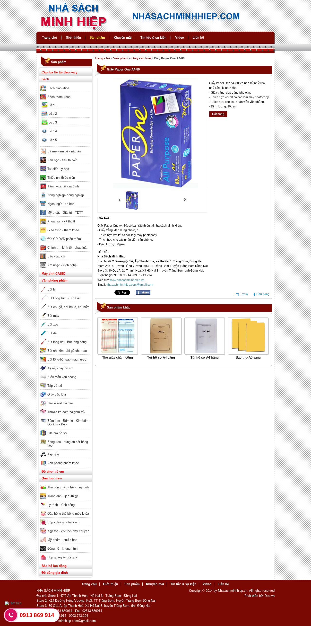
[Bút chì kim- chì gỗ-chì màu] (65, 347)
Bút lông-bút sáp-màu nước (66, 359)
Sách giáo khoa (58, 88)
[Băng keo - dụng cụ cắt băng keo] (65, 438)
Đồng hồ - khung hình (62, 548)
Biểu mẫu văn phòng (61, 377)
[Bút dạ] (65, 330)
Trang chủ (49, 37)
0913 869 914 (37, 615)
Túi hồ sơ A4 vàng (161, 357)
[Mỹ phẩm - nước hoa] (65, 536)
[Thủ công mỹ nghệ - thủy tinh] (65, 484)
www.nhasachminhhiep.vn (127, 280)
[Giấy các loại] (65, 391)
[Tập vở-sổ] (65, 382)
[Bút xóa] (65, 321)
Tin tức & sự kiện (153, 37)
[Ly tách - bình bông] (65, 501)
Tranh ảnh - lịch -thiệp (62, 496)
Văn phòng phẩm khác (63, 463)
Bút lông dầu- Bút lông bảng (66, 342)
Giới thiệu (73, 37)
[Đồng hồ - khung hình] (65, 545)
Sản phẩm (97, 37)
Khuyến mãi (123, 37)
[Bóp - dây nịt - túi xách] (65, 519)
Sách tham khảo (58, 97)
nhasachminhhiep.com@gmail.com (129, 284)
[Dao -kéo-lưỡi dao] (65, 400)
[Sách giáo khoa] (65, 85)
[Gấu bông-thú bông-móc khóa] (65, 510)
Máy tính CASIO (53, 273)
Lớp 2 (53, 113)
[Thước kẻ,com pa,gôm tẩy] (65, 408)
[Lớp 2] (66, 110)
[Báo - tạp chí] (65, 253)
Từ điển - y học (58, 169)
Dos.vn (270, 596)
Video (179, 37)
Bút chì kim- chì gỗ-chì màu (67, 351)
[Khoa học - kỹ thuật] (65, 218)
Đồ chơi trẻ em (53, 471)
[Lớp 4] (66, 128)
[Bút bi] (65, 286)
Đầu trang (262, 294)
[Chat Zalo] (13, 603)
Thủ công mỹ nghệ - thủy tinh (68, 487)
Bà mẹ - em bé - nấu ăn (64, 151)
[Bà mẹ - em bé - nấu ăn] (65, 148)
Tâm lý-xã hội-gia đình (63, 186)
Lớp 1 (53, 105)
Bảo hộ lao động (54, 566)
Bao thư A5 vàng (248, 357)
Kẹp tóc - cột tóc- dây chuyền (68, 531)
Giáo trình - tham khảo (63, 230)
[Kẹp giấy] (65, 451)
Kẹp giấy (53, 454)
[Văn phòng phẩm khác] (65, 459)
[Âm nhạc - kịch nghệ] (65, 262)
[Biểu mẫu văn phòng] (65, 373)
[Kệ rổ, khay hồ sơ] (65, 365)
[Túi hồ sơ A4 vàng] (161, 352)
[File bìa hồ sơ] (65, 430)
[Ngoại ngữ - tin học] (65, 200)
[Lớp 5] (66, 136)
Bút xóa (52, 324)
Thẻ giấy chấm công (117, 357)
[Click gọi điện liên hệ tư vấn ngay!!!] (11, 615)
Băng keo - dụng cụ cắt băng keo (67, 443)
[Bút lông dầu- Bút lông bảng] (65, 338)
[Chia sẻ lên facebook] (143, 293)
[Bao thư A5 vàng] (248, 352)
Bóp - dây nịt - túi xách (63, 522)
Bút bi (51, 289)
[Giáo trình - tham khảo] (65, 227)
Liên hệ (198, 37)
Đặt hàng (218, 114)
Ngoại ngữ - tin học (60, 204)
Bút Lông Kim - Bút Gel (63, 298)
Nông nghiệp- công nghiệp (65, 195)
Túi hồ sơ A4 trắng (204, 357)
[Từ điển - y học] (65, 165)
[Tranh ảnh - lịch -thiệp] (65, 493)
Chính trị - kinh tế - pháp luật (67, 247)
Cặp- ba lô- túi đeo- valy (59, 72)
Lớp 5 (53, 140)
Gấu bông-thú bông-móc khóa (68, 513)
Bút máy (53, 315)
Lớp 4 (53, 131)
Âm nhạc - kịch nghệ (62, 265)
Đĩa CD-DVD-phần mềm (64, 239)
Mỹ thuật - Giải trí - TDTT (65, 212)
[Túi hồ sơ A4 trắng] (204, 352)
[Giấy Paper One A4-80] (131, 209)
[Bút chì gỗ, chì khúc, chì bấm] (65, 303)
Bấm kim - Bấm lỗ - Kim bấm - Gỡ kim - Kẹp (68, 422)
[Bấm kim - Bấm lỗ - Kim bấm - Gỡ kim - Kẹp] (65, 417)
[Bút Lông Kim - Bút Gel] (65, 295)
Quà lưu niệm (52, 478)
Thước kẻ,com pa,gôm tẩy (66, 412)
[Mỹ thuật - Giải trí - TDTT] (65, 209)
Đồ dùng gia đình (55, 572)
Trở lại (244, 294)
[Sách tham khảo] (65, 93)
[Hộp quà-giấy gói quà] (65, 554)
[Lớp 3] (66, 119)
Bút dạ (52, 333)
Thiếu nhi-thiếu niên (61, 177)
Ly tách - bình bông (61, 505)
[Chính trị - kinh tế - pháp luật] (65, 244)
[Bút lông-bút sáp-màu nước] (65, 356)
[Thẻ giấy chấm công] (117, 352)
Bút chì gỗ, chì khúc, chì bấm (68, 307)
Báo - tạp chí (56, 256)
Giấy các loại (56, 394)
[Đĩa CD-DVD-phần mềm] (65, 235)
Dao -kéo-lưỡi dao (60, 403)
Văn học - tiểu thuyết (62, 160)
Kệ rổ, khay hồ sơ (60, 368)
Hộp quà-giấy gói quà (62, 557)
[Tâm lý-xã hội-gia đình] (65, 183)
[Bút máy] (65, 312)
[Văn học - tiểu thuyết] (65, 157)
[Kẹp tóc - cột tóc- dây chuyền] (65, 528)
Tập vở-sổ (54, 386)
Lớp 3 (53, 122)
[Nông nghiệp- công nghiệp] (65, 192)
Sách (45, 79)
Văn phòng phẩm (55, 280)
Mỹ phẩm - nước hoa (62, 540)
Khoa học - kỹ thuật (61, 221)
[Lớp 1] (66, 101)
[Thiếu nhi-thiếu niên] (65, 174)
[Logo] (155, 29)
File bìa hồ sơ (57, 433)
